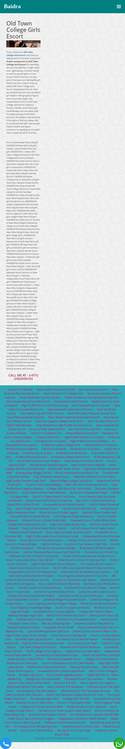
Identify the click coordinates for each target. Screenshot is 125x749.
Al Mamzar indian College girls (61, 445)
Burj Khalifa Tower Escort (64, 469)
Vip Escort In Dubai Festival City (95, 500)
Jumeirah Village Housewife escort (64, 599)
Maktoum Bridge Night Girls (24, 615)
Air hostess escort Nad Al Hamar (77, 639)
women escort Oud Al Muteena (80, 647)
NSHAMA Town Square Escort (33, 639)
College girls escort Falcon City (86, 540)
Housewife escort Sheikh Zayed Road (61, 671)
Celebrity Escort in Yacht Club (80, 726)
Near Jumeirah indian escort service (70, 409)
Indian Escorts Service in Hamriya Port (81, 560)
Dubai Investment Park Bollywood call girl (91, 397)
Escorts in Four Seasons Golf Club (86, 544)
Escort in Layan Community (73, 607)
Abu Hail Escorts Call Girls (85, 429)
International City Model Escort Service (85, 572)
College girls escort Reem (101, 659)
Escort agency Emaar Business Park (68, 532)
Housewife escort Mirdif (58, 627)
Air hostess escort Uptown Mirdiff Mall (94, 714)
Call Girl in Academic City (46, 433)
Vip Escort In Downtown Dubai (88, 492)
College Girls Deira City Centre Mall (69, 488)
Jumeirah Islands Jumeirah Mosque (81, 596)
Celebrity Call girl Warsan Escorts (65, 722)
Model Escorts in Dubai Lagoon (58, 512)
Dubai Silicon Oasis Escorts (71, 401)
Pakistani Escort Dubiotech (25, 532)
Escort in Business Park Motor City (77, 473)
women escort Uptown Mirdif (47, 714)
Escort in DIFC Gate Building (43, 484)
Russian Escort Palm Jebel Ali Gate (56, 655)
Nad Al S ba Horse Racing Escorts (43, 643)
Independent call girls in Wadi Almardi (82, 718)
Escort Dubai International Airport (37, 508)
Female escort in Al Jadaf (50, 441)
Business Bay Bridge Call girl (33, 473)
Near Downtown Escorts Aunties (40, 397)
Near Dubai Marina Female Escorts (28, 401)
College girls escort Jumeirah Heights (31, 596)
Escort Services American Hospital (38, 461)
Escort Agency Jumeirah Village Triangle (52, 603)
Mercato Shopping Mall (55, 623)
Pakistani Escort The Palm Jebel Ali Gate (85, 691)
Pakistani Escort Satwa (84, 667)
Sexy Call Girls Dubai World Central (44, 528)
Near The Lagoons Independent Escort (59, 421)
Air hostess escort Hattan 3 (98, 564)
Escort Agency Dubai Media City (73, 516)
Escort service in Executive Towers (41, 540)
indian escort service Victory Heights (31, 718)
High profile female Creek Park (25, 481)
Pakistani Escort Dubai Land (99, 512)
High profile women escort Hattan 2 (54, 564)
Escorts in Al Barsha (20, 389)
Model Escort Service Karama (99, 603)
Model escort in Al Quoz (85, 449)
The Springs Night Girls (44, 699)
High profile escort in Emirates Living (44, 405)
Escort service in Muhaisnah (68, 635)
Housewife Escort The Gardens (83, 679)
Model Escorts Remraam (22, 663)
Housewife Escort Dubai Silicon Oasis (93, 520)
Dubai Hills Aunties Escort (23, 504)
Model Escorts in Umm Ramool (86, 707)
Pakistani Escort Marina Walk (34, 619)
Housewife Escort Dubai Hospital (64, 504)
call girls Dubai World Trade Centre (92, 528)
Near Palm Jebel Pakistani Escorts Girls (91, 413)
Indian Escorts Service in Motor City (95, 631)
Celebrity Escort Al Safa (37, 453)
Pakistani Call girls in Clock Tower (94, 476)
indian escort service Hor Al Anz (29, 568)
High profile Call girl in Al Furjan (84, 437)
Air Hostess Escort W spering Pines (36, 726)
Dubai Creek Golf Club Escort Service (49, 500)
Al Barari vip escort (48, 437)
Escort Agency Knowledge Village (30, 607)
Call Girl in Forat (51, 544)
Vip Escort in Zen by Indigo (74, 730)
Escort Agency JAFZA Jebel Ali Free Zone (82, 576)
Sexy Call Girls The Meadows (65, 687)
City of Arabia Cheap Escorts (52, 476)
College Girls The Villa (76, 699)
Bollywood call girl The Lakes (25, 687)
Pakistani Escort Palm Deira (83, 651)
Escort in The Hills (65, 683)
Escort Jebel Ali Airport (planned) (59, 584)
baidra (12, 6)
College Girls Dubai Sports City (27, 524)
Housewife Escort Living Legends (54, 611)
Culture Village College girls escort (71, 481)
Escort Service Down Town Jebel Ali (43, 492)
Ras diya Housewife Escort (64, 659)
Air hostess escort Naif (82, 643)
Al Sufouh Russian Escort (71, 453)
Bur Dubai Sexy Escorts (93, 389)
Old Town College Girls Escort (19, 54)
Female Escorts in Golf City (101, 552)
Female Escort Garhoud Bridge (56, 548)
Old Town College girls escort (38, 647)
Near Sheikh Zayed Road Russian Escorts (74, 417)
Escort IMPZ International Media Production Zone (84, 568)
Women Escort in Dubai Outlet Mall (44, 520)
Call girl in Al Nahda (54, 449)
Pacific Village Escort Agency (44, 651)
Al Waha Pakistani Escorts (31, 457)
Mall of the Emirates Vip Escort (66, 615)
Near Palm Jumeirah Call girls (25, 417)
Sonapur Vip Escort (31, 675)
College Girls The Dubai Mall (42, 679)
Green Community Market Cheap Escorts (89, 556)
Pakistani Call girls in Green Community (34, 556)
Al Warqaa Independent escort (70, 457)
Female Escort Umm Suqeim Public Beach (64, 710)
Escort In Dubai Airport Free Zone (54, 496)
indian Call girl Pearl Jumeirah (101, 655)
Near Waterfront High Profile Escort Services (64, 425)
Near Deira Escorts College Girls (63, 393)
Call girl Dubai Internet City (79, 508)
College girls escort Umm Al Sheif (42, 707)
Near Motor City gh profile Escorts (41, 413)
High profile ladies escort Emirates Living (52, 536)
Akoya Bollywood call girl (82, 433)
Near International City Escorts (91, 405)
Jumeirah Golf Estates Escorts (97, 592)
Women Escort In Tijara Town (35, 702)
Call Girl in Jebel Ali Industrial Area (39, 588)
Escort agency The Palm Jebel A (37, 691)
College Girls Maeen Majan (95, 611)
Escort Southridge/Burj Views (65, 675)
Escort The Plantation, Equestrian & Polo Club (75, 695)
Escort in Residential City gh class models (68, 663)
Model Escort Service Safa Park (46, 667)
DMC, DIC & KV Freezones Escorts (86, 484)
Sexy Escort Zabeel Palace (37, 730)
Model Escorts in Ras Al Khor (25, 659)
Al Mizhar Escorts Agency (22, 449)
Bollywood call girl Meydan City (94, 623)
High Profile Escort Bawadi (87, 465)
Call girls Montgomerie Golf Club (48, 631)
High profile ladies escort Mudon (26, 635)
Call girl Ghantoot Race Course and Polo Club (51, 552)
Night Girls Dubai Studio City (67, 524)
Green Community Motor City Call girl (29, 560)
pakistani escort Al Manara (100, 445)
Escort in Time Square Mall (73, 702)
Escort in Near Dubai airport (47, 429)
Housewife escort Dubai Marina (29, 516)
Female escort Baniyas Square (48, 465)
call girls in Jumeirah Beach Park (54, 592)
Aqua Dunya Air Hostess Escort (84, 461)
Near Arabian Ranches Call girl (55, 389)
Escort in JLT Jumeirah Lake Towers (75, 580)
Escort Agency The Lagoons (97, 683)
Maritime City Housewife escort (76, 619)
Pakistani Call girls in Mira (23, 627)
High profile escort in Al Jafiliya (89, 441)
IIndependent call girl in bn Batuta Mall (32, 572)
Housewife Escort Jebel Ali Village (85, 588)
